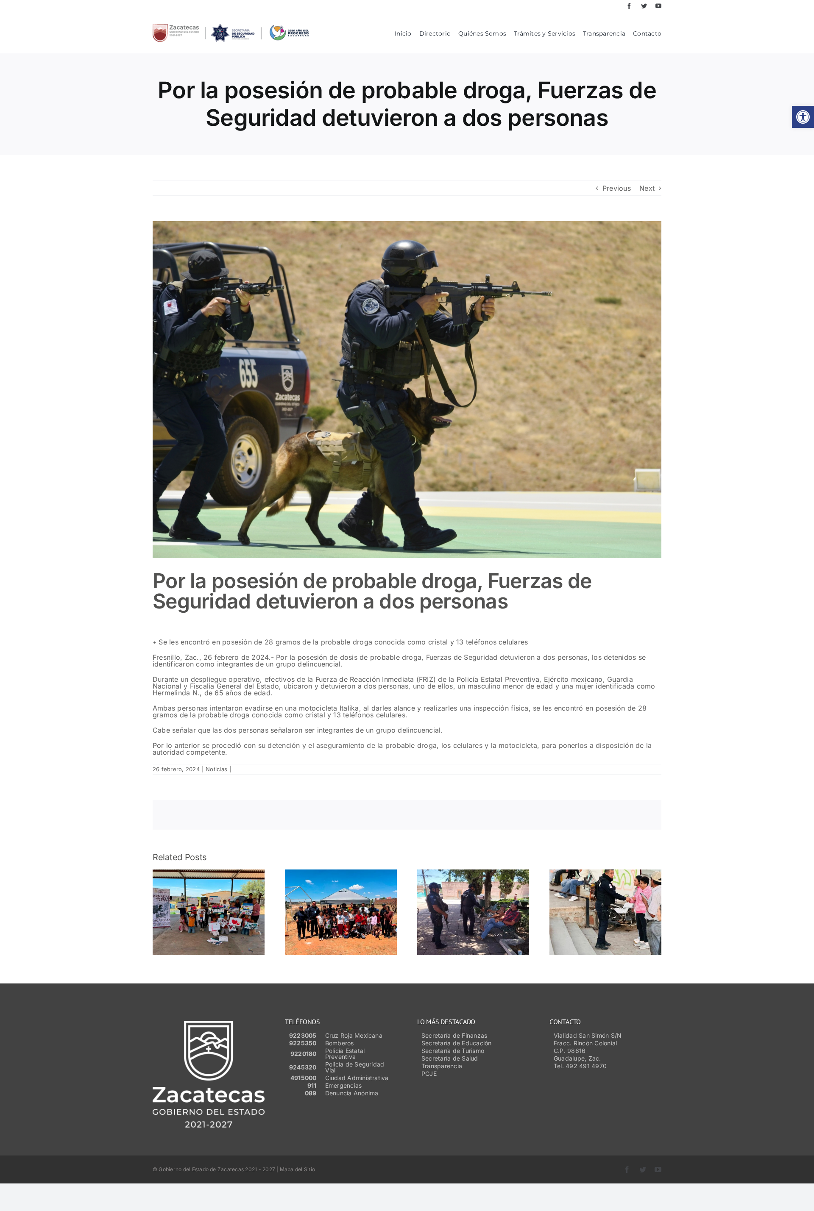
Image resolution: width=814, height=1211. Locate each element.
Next (647, 188)
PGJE (429, 1073)
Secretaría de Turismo (452, 1050)
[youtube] (658, 6)
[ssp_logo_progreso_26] (231, 27)
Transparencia (441, 1065)
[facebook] (629, 6)
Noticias (216, 769)
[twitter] (644, 6)
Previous (616, 188)
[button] (803, 117)
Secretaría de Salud (449, 1058)
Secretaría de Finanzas (454, 1035)
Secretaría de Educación (456, 1043)
